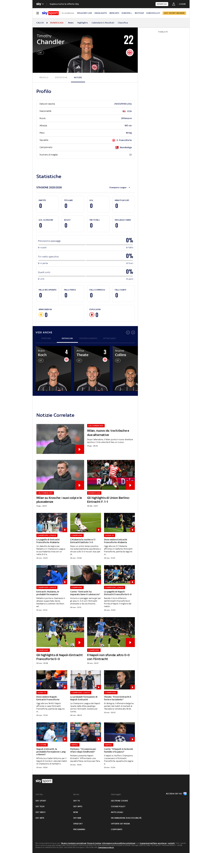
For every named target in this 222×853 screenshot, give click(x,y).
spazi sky (78, 824)
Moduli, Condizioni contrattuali (73, 843)
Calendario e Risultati (103, 23)
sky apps (77, 806)
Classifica (123, 23)
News (71, 23)
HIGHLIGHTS (101, 13)
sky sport (40, 801)
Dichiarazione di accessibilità (126, 818)
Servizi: (76, 794)
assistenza (162, 843)
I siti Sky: (39, 794)
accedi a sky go (174, 793)
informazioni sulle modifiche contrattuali (118, 843)
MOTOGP (139, 13)
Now (75, 812)
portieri (46, 338)
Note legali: (116, 794)
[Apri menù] (37, 13)
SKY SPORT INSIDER (174, 13)
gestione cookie (119, 801)
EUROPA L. (127, 13)
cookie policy (118, 806)
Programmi (79, 829)
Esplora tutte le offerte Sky (64, 4)
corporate (116, 829)
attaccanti (109, 338)
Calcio (40, 23)
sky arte (39, 818)
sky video (40, 812)
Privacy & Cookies (94, 843)
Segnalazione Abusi (106, 847)
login (182, 4)
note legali (117, 812)
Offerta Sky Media (120, 824)
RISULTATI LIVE (84, 13)
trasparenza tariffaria (148, 843)
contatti (171, 843)
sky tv (76, 801)
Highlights (82, 23)
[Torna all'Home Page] (50, 13)
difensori (67, 338)
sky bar (77, 818)
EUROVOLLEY (153, 13)
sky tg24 (40, 806)
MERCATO (114, 13)
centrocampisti (88, 338)
